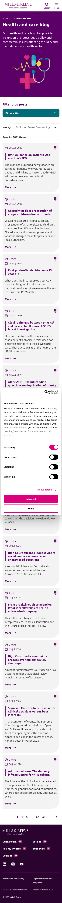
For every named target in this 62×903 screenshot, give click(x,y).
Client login (10, 841)
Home (5, 18)
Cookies (7, 855)
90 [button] (37, 817)
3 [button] (27, 817)
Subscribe (39, 848)
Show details (44, 489)
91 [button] (43, 817)
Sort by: (7, 127)
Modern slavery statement (15, 889)
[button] (5, 817)
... (12, 18)
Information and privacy (13, 878)
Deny (31, 508)
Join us (37, 841)
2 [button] (22, 817)
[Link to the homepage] (20, 6)
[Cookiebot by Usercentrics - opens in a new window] (44, 392)
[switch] (53, 457)
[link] (4, 864)
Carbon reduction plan (43, 889)
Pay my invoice (12, 848)
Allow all (31, 499)
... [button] (32, 817)
